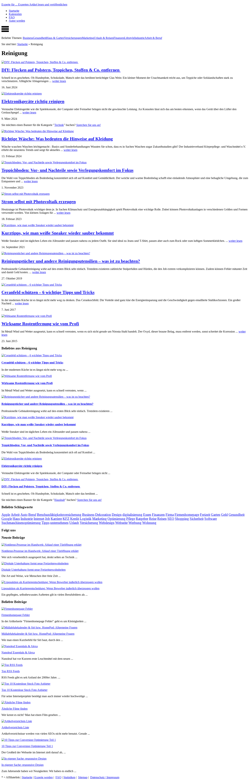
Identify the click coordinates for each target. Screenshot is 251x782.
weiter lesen (59, 81)
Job (47, 519)
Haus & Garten (55, 37)
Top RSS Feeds (10, 671)
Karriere (56, 519)
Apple (5, 514)
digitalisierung (132, 514)
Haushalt (59, 499)
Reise (153, 519)
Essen (147, 514)
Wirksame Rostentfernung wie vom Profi (40, 323)
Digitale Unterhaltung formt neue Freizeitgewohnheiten (33, 569)
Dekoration (103, 514)
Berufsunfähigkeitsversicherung (59, 514)
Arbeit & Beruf (153, 37)
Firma (170, 514)
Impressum (113, 777)
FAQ (12, 17)
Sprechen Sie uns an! (88, 125)
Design (117, 514)
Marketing (88, 37)
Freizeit (205, 514)
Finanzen (119, 37)
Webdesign (106, 523)
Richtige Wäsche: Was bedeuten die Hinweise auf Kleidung (57, 138)
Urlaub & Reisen (104, 37)
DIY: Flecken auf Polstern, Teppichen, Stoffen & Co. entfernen (61, 70)
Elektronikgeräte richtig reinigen (32, 101)
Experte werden (43, 777)
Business (28, 37)
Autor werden (17, 20)
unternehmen (59, 523)
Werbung (134, 523)
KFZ (66, 519)
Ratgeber (142, 519)
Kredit (74, 519)
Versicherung (89, 523)
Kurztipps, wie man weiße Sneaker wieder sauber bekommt (57, 233)
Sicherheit (197, 519)
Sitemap (82, 777)
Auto (24, 514)
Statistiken (69, 777)
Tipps (45, 523)
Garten (215, 514)
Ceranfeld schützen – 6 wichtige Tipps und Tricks (47, 292)
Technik (59, 125)
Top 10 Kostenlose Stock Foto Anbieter (24, 689)
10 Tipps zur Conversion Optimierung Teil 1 (27, 746)
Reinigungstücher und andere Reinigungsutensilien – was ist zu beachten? (70, 261)
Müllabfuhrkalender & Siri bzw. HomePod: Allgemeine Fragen (37, 633)
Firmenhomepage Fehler (15, 615)
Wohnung (149, 523)
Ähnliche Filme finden (14, 708)
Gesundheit (39, 37)
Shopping (182, 519)
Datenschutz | (98, 777)
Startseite (14, 10)
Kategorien (15, 14)
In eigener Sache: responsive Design (22, 764)
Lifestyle (129, 37)
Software (210, 519)
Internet (39, 519)
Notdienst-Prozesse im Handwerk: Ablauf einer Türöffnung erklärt (39, 550)
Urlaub (74, 523)
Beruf (32, 514)
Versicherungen (73, 37)
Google (6, 519)
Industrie (139, 37)
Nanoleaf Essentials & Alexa (18, 652)
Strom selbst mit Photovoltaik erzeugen (38, 201)
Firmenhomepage (187, 514)
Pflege (130, 519)
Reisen (162, 519)
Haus (16, 519)
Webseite (121, 523)
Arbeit (15, 514)
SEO (170, 519)
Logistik (86, 519)
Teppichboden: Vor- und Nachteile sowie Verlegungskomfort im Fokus (67, 170)
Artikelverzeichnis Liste (15, 727)
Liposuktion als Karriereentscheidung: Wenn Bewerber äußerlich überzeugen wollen (50, 588)
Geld (224, 514)
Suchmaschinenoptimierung (21, 523)
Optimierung (116, 519)
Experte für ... (34, 4)
